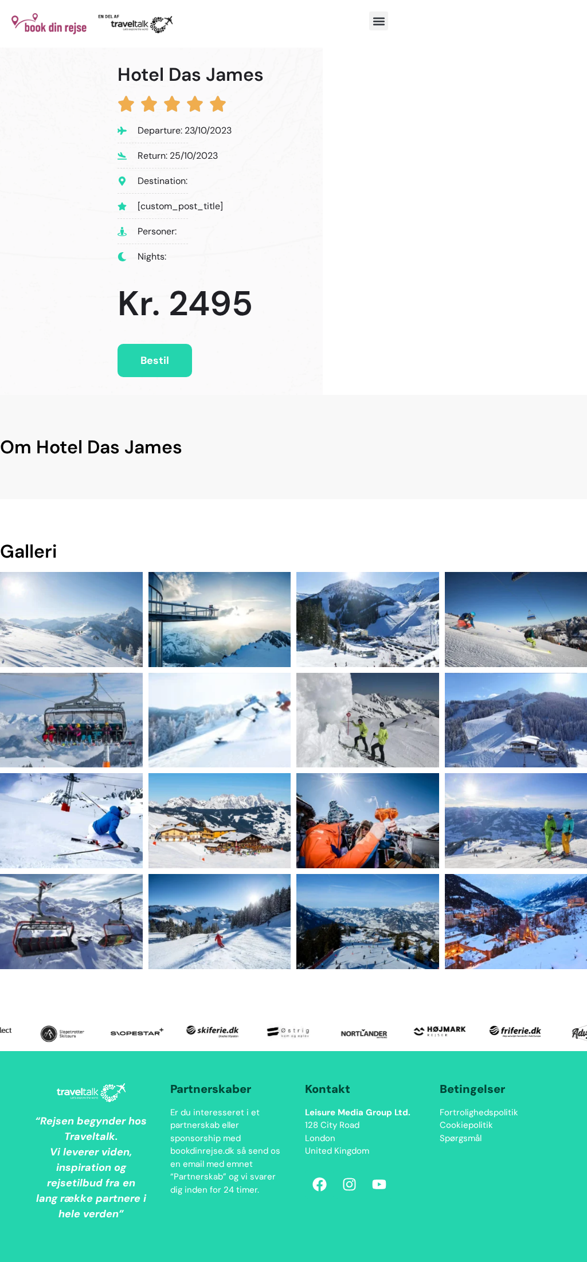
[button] (378, 20)
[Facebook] (319, 1184)
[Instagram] (349, 1184)
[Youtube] (379, 1184)
